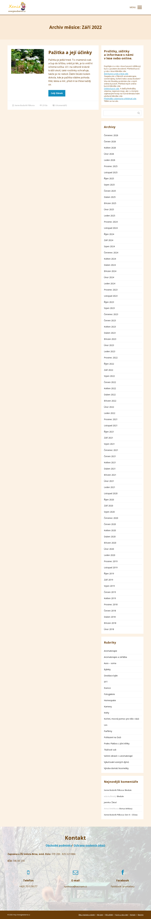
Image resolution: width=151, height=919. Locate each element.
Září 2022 (108, 370)
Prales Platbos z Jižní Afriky (116, 743)
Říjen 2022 (109, 363)
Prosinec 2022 (111, 357)
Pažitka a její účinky (70, 52)
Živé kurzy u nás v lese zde (116, 73)
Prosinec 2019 (111, 561)
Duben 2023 (110, 332)
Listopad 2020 (111, 493)
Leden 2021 (109, 487)
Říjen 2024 (109, 234)
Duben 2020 (110, 536)
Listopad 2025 (111, 172)
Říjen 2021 (109, 431)
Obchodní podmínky (59, 845)
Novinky (140, 915)
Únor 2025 (109, 209)
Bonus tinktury (125, 808)
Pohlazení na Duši (112, 737)
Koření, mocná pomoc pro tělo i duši (121, 718)
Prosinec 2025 (111, 166)
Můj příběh (109, 915)
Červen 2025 (110, 190)
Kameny (108, 706)
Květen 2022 (110, 388)
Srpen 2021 (109, 443)
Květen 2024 (110, 258)
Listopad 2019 (111, 567)
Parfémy (108, 731)
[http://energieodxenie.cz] (17, 7)
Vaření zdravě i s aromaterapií (118, 755)
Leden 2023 (109, 351)
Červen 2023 (110, 320)
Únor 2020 (109, 549)
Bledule (128, 790)
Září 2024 (108, 240)
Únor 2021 (109, 481)
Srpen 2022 (109, 376)
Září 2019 (108, 579)
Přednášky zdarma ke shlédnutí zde (120, 98)
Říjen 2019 (109, 573)
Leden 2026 (109, 160)
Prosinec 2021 (111, 419)
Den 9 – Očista (131, 814)
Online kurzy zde (111, 88)
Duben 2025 (110, 197)
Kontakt (133, 915)
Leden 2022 (109, 413)
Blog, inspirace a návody (87, 915)
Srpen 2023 (109, 308)
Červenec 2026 (111, 135)
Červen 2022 (110, 382)
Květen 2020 (110, 530)
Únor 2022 (109, 407)
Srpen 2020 (109, 511)
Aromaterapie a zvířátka (115, 657)
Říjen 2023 (109, 302)
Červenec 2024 (111, 252)
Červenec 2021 (111, 450)
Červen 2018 (110, 610)
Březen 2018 (110, 623)
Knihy (106, 712)
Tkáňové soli (110, 749)
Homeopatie (110, 700)
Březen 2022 (110, 400)
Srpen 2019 (109, 585)
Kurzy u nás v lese (121, 915)
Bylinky (107, 669)
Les (105, 725)
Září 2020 (108, 505)
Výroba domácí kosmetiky (116, 768)
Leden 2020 (109, 555)
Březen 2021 (110, 474)
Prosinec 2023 (111, 289)
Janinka (107, 802)
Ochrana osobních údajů (89, 845)
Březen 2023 (110, 339)
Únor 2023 (109, 345)
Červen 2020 (110, 524)
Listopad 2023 (111, 295)
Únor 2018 (109, 629)
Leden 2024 (109, 283)
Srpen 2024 (109, 246)
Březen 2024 (110, 271)
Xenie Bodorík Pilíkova (25, 105)
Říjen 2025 (109, 178)
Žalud (113, 802)
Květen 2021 (110, 462)
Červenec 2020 (111, 518)
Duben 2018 (110, 616)
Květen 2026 (110, 147)
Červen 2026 (110, 141)
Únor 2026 (109, 153)
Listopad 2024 (111, 228)
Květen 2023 (110, 326)
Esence (107, 688)
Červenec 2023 (111, 314)
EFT (106, 681)
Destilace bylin (111, 675)
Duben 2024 (110, 265)
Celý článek (57, 93)
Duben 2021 (110, 468)
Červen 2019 (110, 592)
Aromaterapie (110, 650)
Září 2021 (108, 437)
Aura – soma (110, 663)
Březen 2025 (110, 203)
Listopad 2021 (111, 425)
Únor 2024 (109, 277)
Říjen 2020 (109, 499)
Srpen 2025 (109, 184)
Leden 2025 (109, 215)
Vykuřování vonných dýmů (116, 762)
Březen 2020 (110, 542)
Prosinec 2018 (111, 604)
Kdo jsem (100, 915)
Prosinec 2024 (111, 221)
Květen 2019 (110, 598)
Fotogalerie (109, 694)
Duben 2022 (110, 394)
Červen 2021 (110, 456)
